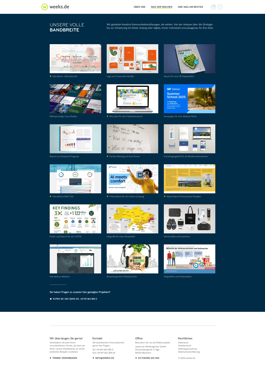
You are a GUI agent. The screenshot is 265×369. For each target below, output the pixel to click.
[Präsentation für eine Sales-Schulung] (132, 178)
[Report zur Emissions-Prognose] (75, 138)
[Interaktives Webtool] (75, 258)
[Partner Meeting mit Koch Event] (132, 138)
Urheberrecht (184, 345)
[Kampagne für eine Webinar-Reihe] (189, 98)
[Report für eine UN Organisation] (189, 58)
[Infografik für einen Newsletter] (132, 218)
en (220, 7)
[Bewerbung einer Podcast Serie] (132, 258)
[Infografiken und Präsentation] (189, 258)
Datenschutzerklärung (189, 351)
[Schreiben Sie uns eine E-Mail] (213, 7)
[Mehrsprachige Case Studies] (75, 98)
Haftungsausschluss (187, 348)
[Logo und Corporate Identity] (132, 58)
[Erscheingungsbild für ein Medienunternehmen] (189, 138)
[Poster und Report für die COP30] (75, 218)
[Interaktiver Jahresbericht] (75, 58)
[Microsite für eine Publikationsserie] (132, 98)
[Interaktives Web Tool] (75, 178)
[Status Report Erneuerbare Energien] (189, 178)
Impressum (183, 342)
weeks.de (55, 7)
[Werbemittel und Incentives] (189, 218)
